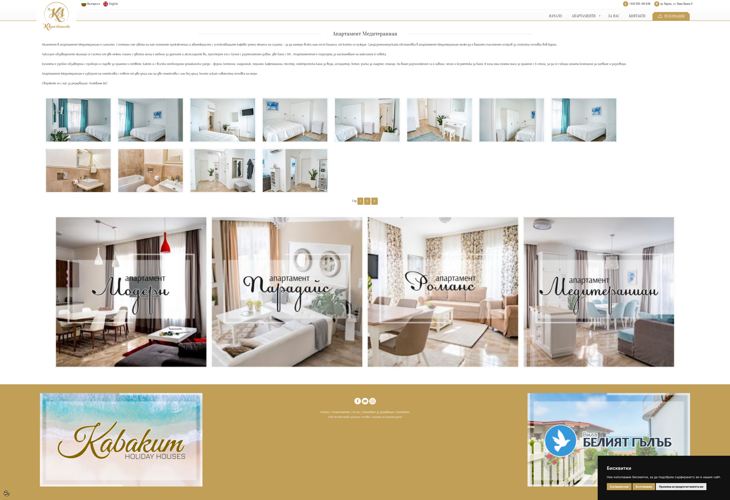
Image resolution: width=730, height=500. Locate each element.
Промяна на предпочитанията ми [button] (681, 486)
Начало (325, 412)
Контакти (402, 412)
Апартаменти (341, 412)
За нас (356, 412)
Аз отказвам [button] (644, 486)
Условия (365, 417)
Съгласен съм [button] (619, 486)
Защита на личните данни (387, 417)
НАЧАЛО (555, 16)
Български (93, 4)
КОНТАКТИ (637, 16)
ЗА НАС (613, 16)
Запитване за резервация (378, 412)
